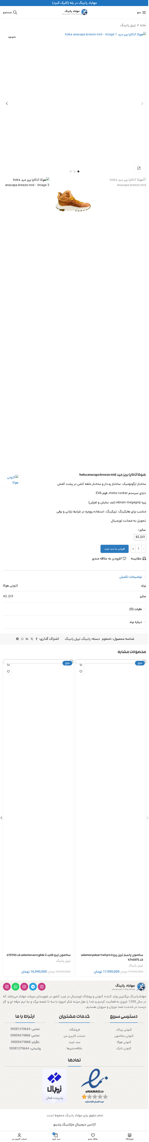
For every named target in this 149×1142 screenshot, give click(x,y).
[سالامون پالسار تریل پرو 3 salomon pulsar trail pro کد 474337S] (110, 805)
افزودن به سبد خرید (114, 549)
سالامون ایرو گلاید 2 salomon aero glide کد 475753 (39, 955)
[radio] (140, 537)
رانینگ (86, 639)
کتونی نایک (123, 1048)
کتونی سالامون (123, 1036)
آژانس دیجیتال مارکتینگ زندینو (74, 1124)
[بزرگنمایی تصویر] (138, 168)
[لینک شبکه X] (31, 639)
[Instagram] (42, 987)
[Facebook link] (36, 639)
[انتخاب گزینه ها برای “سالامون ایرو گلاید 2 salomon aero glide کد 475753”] (8, 664)
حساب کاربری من (74, 1036)
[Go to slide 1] (78, 171)
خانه (143, 25)
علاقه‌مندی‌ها (74, 1048)
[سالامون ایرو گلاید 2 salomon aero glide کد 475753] (38, 805)
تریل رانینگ (128, 25)
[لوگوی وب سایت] (74, 12)
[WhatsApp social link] (22, 639)
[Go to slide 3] (71, 171)
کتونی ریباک (124, 1029)
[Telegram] (33, 987)
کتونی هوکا (124, 1042)
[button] (142, 104)
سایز (142, 529)
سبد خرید (74, 1042)
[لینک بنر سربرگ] (74, 3)
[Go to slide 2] (74, 171)
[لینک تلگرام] (17, 639)
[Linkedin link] (27, 639)
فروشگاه (74, 1029)
